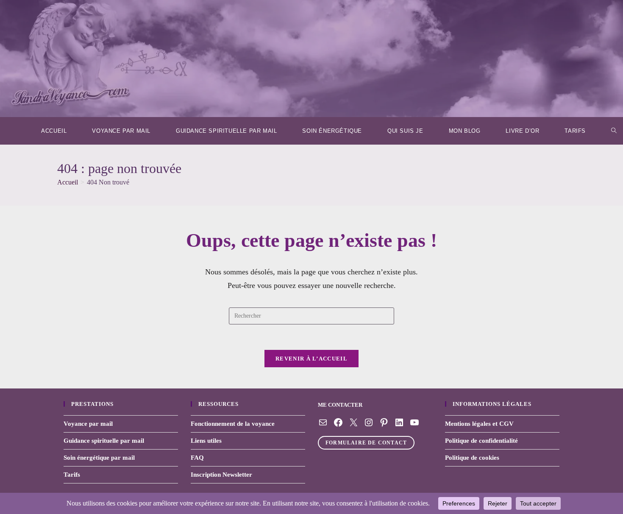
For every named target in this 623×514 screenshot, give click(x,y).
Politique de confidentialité (481, 440)
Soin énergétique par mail (99, 457)
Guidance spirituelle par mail (104, 440)
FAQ (197, 457)
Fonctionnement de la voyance (233, 423)
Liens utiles (206, 440)
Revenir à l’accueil (311, 358)
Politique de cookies (472, 457)
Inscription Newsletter (221, 474)
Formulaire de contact (366, 443)
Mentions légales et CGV (479, 423)
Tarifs (72, 474)
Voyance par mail (88, 423)
